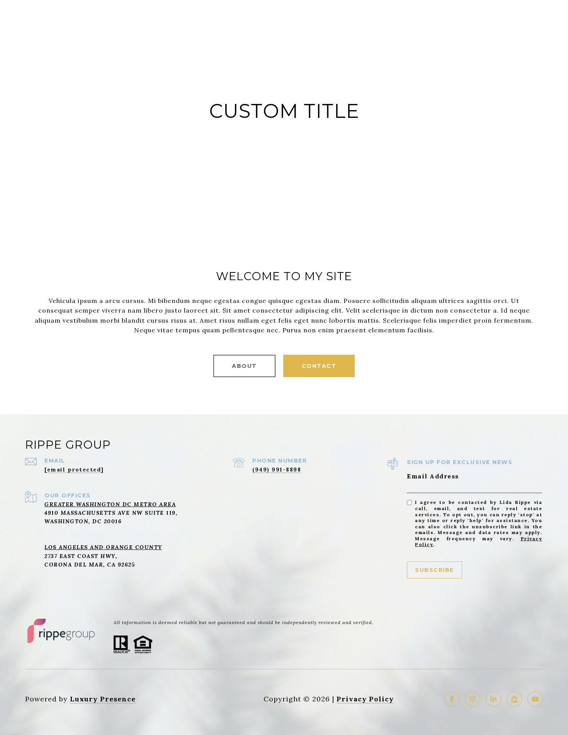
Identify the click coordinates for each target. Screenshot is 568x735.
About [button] (244, 365)
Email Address (433, 476)
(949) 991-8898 (276, 469)
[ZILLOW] (514, 699)
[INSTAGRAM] (472, 699)
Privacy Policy (365, 698)
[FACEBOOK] (451, 699)
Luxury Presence (103, 698)
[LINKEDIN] (493, 699)
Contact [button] (319, 365)
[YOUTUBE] (535, 699)
